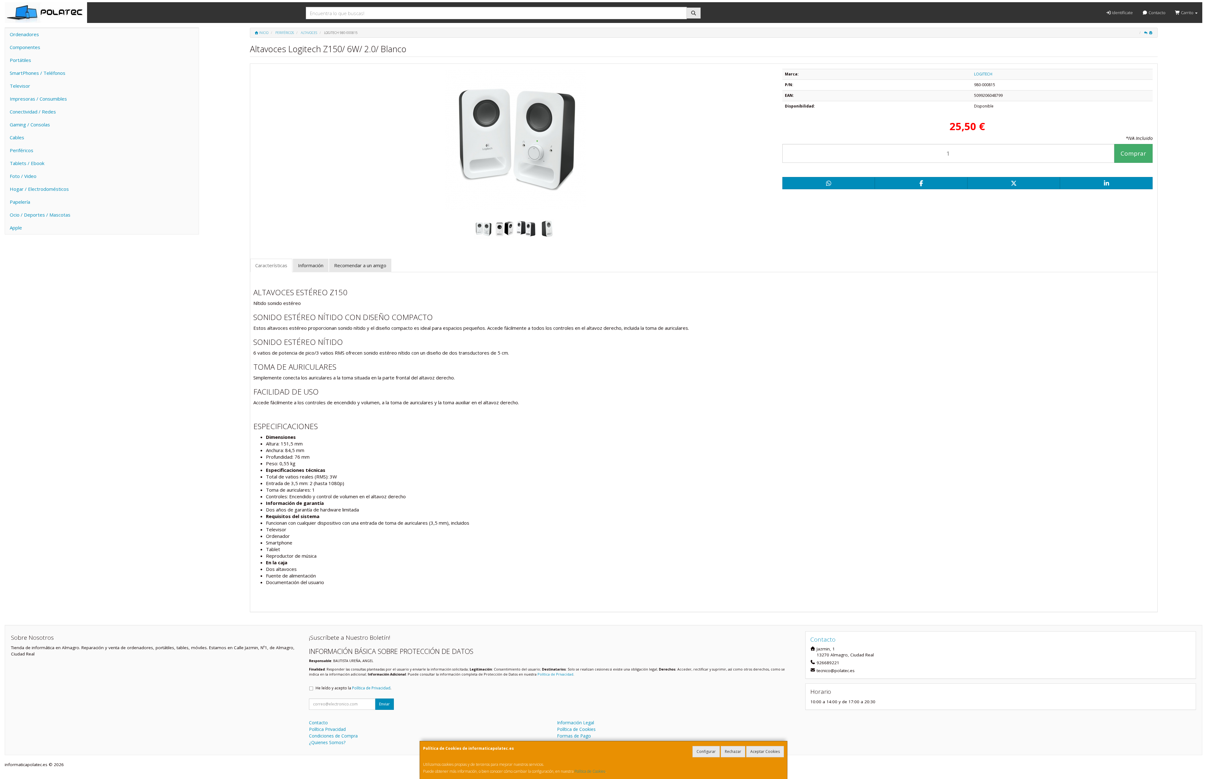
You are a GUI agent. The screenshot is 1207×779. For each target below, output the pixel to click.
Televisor (20, 86)
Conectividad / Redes (33, 111)
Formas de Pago (574, 736)
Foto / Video (23, 176)
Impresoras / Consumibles (38, 99)
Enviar (384, 704)
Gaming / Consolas (30, 124)
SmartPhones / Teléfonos (37, 73)
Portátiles (20, 60)
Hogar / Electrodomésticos (39, 189)
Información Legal (575, 723)
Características (271, 265)
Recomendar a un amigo (360, 265)
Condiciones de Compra (333, 736)
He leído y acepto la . (353, 688)
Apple (16, 227)
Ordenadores (24, 34)
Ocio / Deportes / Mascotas (40, 215)
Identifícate (1122, 12)
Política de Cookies (590, 771)
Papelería (20, 202)
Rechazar (733, 751)
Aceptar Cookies (765, 751)
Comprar (1133, 153)
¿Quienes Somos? (327, 742)
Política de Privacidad (555, 674)
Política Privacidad (327, 729)
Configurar (706, 751)
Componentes (25, 47)
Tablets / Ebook (27, 163)
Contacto (1157, 12)
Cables (17, 137)
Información (310, 265)
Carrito (1187, 12)
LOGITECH (983, 74)
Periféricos (21, 150)
